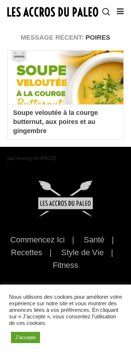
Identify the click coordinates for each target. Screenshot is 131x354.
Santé (94, 239)
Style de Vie (82, 252)
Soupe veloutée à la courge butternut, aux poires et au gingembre (55, 121)
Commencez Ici (37, 239)
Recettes (26, 252)
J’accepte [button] (25, 337)
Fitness (65, 265)
